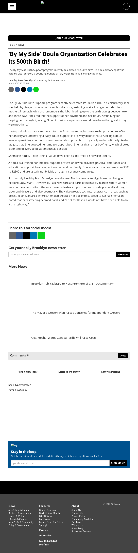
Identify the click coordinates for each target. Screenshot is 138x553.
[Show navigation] (12, 6)
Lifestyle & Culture (17, 519)
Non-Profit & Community (21, 522)
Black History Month (49, 513)
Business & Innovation (19, 513)
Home (11, 44)
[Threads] (78, 487)
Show (123, 355)
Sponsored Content (81, 531)
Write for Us (77, 525)
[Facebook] (60, 487)
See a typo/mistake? (19, 385)
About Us (76, 510)
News (21, 44)
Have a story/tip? (17, 389)
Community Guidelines (83, 519)
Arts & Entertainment (19, 510)
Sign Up (123, 254)
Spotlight (43, 525)
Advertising (77, 528)
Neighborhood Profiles (48, 542)
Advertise (45, 535)
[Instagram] (69, 487)
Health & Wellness (17, 516)
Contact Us (77, 513)
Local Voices (45, 519)
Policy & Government (19, 525)
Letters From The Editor (51, 522)
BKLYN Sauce (45, 516)
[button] (126, 6)
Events (43, 530)
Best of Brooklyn (47, 510)
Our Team (76, 522)
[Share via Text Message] (36, 89)
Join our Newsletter (69, 38)
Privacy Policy (78, 516)
